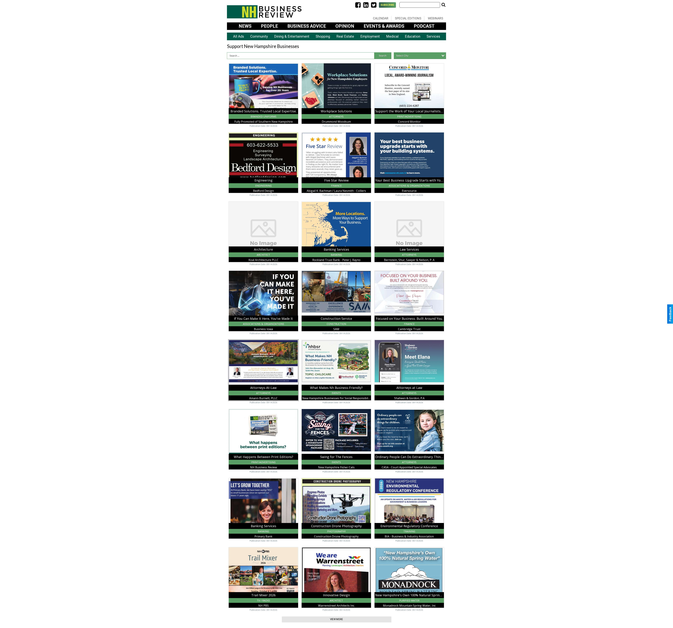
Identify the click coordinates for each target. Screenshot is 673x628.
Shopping (323, 36)
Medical (392, 36)
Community (259, 36)
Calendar (380, 18)
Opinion (344, 26)
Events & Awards (384, 26)
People (269, 26)
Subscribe (387, 5)
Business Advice (306, 26)
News (245, 26)
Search (382, 55)
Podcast (424, 26)
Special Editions (408, 18)
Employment (370, 36)
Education (412, 36)
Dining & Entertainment (291, 36)
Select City (402, 55)
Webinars (435, 18)
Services (433, 36)
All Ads (238, 36)
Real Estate (345, 36)
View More (336, 619)
